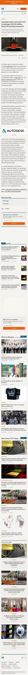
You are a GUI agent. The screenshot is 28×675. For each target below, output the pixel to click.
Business (3, 355)
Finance (3, 19)
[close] (26, 2)
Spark (24, 89)
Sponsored (4, 456)
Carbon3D (10, 66)
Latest (3, 243)
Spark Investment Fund (8, 79)
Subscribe (14, 223)
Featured (8, 243)
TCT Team (5, 35)
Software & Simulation (6, 480)
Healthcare (4, 531)
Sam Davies (5, 289)
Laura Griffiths (6, 250)
